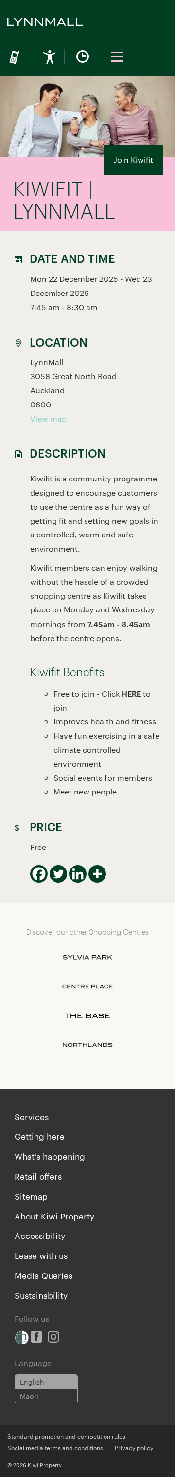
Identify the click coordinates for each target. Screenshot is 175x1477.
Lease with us (41, 1255)
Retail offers (38, 1176)
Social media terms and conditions (55, 1447)
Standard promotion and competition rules (66, 1435)
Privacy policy (134, 1447)
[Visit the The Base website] (87, 1016)
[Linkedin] (78, 874)
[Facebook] (39, 874)
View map (48, 418)
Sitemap (31, 1195)
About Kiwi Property (54, 1215)
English (32, 1381)
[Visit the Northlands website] (87, 1045)
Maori (29, 1396)
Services (32, 1116)
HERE (131, 693)
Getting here (40, 1136)
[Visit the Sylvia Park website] (87, 957)
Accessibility (40, 1235)
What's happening (50, 1156)
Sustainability (41, 1295)
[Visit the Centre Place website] (87, 986)
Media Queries (43, 1275)
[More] (97, 874)
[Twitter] (58, 874)
